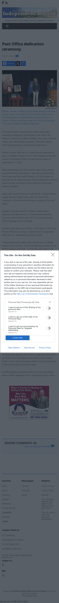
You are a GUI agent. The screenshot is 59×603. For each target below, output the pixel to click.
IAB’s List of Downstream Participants (33, 294)
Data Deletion (14, 347)
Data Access (29, 347)
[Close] (53, 255)
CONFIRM (17, 338)
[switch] (48, 308)
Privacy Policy (45, 347)
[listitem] (29, 302)
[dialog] (29, 301)
